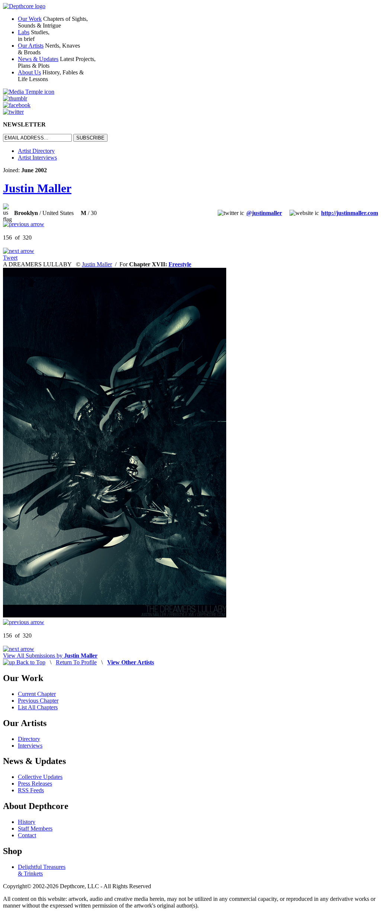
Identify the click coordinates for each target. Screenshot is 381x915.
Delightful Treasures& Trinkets (41, 870)
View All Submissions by (50, 655)
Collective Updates (40, 777)
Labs (23, 32)
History (26, 822)
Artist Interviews (37, 157)
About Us (29, 72)
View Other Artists (130, 662)
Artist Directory (36, 151)
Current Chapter (37, 694)
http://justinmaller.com (349, 213)
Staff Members (35, 828)
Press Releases (35, 783)
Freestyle (180, 264)
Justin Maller (37, 188)
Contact (27, 835)
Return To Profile (76, 662)
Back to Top (30, 662)
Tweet (10, 257)
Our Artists (31, 45)
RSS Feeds (31, 790)
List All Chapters (38, 707)
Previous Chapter (38, 700)
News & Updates (38, 59)
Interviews (30, 745)
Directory (29, 739)
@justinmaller (264, 213)
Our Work (30, 19)
